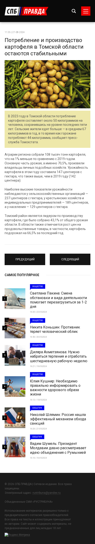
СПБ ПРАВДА (26, 11)
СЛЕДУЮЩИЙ (70, 257)
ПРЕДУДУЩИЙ (25, 257)
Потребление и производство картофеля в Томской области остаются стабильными (44, 47)
